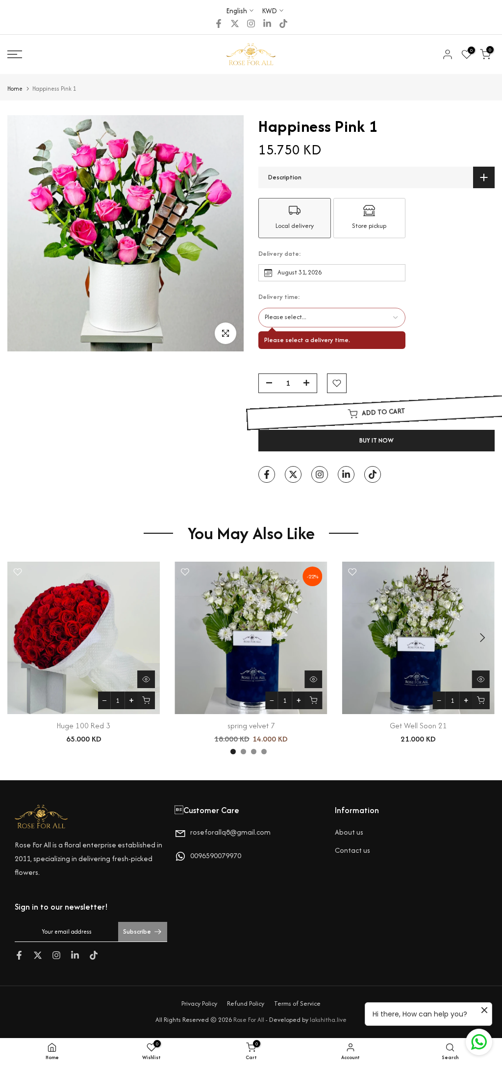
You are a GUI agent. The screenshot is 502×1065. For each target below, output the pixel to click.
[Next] (481, 637)
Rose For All (248, 1019)
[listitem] (294, 218)
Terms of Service (297, 1003)
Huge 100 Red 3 (83, 725)
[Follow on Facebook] (218, 23)
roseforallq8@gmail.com (230, 832)
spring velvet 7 (251, 725)
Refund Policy (245, 1003)
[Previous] (20, 637)
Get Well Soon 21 (418, 725)
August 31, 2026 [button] (299, 272)
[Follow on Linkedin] (267, 23)
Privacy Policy (199, 1003)
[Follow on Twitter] (234, 23)
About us (349, 832)
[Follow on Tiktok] (283, 23)
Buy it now (376, 440)
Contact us (352, 850)
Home (15, 88)
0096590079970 (215, 855)
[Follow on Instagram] (251, 23)
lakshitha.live (328, 1019)
